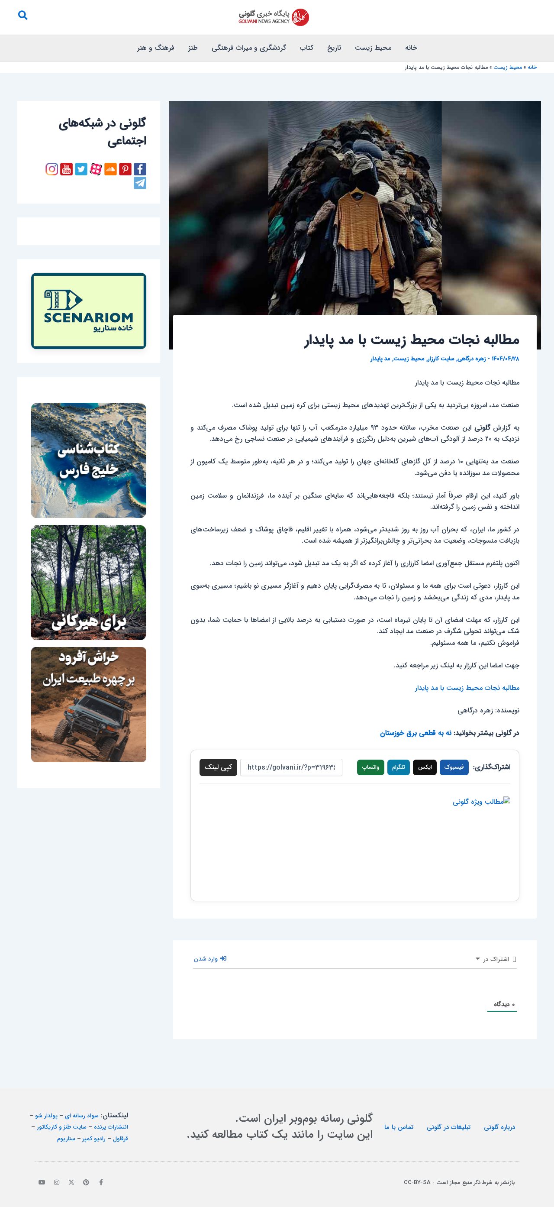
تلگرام (398, 767)
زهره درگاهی (471, 358)
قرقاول (120, 1138)
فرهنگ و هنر (155, 47)
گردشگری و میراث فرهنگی (249, 47)
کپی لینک (218, 767)
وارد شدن (206, 959)
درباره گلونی (499, 1127)
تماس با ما (398, 1127)
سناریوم (66, 1138)
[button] (22, 17)
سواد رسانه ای (82, 1115)
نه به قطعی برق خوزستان (415, 733)
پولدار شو (46, 1115)
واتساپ (371, 767)
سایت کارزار (441, 358)
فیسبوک (454, 767)
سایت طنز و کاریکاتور (62, 1127)
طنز (193, 47)
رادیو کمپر (94, 1138)
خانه (411, 47)
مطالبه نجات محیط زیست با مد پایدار (467, 688)
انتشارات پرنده (111, 1127)
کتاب (306, 47)
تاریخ (334, 47)
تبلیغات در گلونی (448, 1127)
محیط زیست (373, 47)
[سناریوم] (88, 311)
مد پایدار (380, 358)
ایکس (425, 767)
